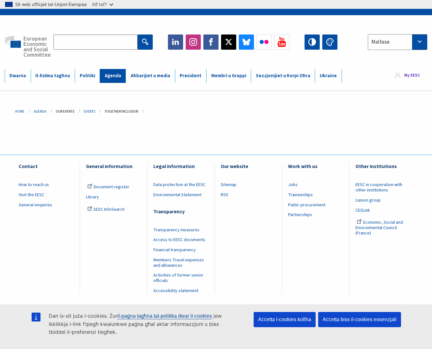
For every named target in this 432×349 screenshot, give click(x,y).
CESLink (362, 210)
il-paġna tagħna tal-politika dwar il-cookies (164, 316)
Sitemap (229, 185)
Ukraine (328, 75)
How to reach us (34, 185)
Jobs (293, 185)
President (190, 75)
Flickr (264, 42)
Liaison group (368, 200)
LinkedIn (175, 42)
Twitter (228, 42)
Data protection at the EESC (179, 185)
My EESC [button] (412, 75)
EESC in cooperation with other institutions (378, 187)
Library (92, 197)
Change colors (329, 42)
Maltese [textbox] (380, 42)
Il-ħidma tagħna (52, 75)
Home (19, 111)
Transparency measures (176, 230)
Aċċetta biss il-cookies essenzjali (360, 319)
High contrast (312, 42)
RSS (224, 195)
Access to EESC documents (179, 240)
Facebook (211, 42)
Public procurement (306, 205)
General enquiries (35, 205)
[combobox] (397, 42)
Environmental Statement (177, 195)
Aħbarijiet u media (150, 75)
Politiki (87, 75)
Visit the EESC (31, 195)
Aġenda (113, 75)
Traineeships (300, 195)
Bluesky (246, 42)
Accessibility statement (175, 291)
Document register (111, 187)
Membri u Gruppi (228, 75)
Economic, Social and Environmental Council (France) (379, 227)
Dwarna (17, 75)
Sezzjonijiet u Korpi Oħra (283, 75)
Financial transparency (174, 250)
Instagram (193, 42)
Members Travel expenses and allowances (178, 263)
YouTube (281, 42)
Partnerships (300, 215)
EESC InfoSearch (109, 209)
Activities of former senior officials (178, 278)
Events (89, 111)
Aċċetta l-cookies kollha (284, 319)
